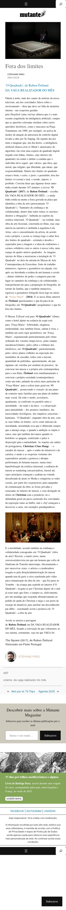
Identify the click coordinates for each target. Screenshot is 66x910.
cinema (7, 679)
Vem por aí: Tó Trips (23, 691)
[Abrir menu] (26, 4)
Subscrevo (50, 735)
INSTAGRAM (33, 811)
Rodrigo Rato (22, 783)
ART (5, 673)
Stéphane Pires (15, 74)
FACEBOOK (17, 811)
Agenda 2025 (46, 691)
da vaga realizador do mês (30, 679)
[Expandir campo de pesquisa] (61, 4)
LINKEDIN (50, 811)
